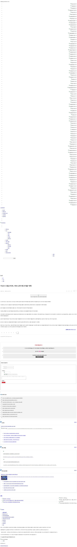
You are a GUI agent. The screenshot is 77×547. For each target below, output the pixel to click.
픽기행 (7, 249)
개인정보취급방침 (6, 515)
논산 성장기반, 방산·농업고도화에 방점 (10, 441)
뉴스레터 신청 (5, 213)
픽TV (7, 251)
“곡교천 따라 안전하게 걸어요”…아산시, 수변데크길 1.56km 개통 (12, 402)
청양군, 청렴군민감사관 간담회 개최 (8, 410)
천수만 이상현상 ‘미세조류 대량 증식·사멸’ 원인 (11, 433)
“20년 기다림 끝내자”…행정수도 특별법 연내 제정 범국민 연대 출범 (15, 435)
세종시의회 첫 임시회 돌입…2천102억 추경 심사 (11, 439)
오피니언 (7, 243)
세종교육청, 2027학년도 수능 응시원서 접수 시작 (10, 414)
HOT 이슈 (3, 394)
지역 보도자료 (8, 252)
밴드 (15, 333)
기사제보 (4, 521)
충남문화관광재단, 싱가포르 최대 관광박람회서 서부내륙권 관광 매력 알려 (16, 485)
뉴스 (6, 230)
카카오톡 (8, 333)
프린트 (71, 290)
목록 (68, 290)
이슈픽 (7, 240)
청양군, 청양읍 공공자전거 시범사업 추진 (9, 408)
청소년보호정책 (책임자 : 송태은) (8, 517)
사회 (3, 281)
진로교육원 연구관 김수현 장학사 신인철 (9, 404)
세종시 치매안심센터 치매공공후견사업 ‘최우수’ (10, 400)
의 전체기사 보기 (71, 329)
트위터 (6, 333)
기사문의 (4, 214)
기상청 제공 (2, 207)
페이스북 (3, 333)
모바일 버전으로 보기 (4, 545)
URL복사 (18, 333)
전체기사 (7, 229)
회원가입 (4, 211)
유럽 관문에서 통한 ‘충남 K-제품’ (9, 487)
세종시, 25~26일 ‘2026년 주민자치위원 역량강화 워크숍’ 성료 (13, 483)
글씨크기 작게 (76, 290)
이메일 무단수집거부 (6, 518)
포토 (1, 495)
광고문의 (4, 216)
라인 (11, 333)
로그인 (4, 210)
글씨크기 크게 (74, 290)
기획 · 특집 (7, 241)
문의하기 (4, 523)
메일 (69, 290)
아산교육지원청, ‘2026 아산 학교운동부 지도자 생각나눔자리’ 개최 (14, 481)
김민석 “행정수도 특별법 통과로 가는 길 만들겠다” (12, 437)
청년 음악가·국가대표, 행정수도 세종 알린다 (9, 406)
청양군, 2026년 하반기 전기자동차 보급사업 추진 (10, 416)
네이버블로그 (13, 333)
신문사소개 (4, 512)
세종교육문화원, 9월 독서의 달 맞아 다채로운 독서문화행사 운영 (12, 412)
